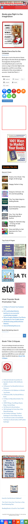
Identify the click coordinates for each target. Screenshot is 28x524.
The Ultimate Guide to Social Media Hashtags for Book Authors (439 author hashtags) (14, 420)
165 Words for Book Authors (11, 407)
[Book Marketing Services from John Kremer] (8, 250)
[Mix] (23, 91)
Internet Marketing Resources (11, 326)
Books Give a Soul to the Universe (11, 52)
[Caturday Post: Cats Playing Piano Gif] (20, 263)
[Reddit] (18, 91)
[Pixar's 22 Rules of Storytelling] (20, 289)
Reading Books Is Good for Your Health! (13, 508)
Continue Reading (7, 100)
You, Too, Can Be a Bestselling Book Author (15, 216)
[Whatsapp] (9, 96)
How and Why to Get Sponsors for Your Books (16, 231)
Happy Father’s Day (16, 184)
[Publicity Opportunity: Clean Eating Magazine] (8, 263)
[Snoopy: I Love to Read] (8, 276)
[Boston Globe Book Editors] (8, 289)
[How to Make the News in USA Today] (20, 276)
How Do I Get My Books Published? (12, 498)
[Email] (14, 96)
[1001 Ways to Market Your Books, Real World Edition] (16, 161)
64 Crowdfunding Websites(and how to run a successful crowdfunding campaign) (11, 313)
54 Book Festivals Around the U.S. (12, 380)
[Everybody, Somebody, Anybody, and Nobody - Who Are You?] (20, 250)
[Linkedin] (9, 91)
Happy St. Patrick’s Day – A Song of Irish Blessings (17, 224)
